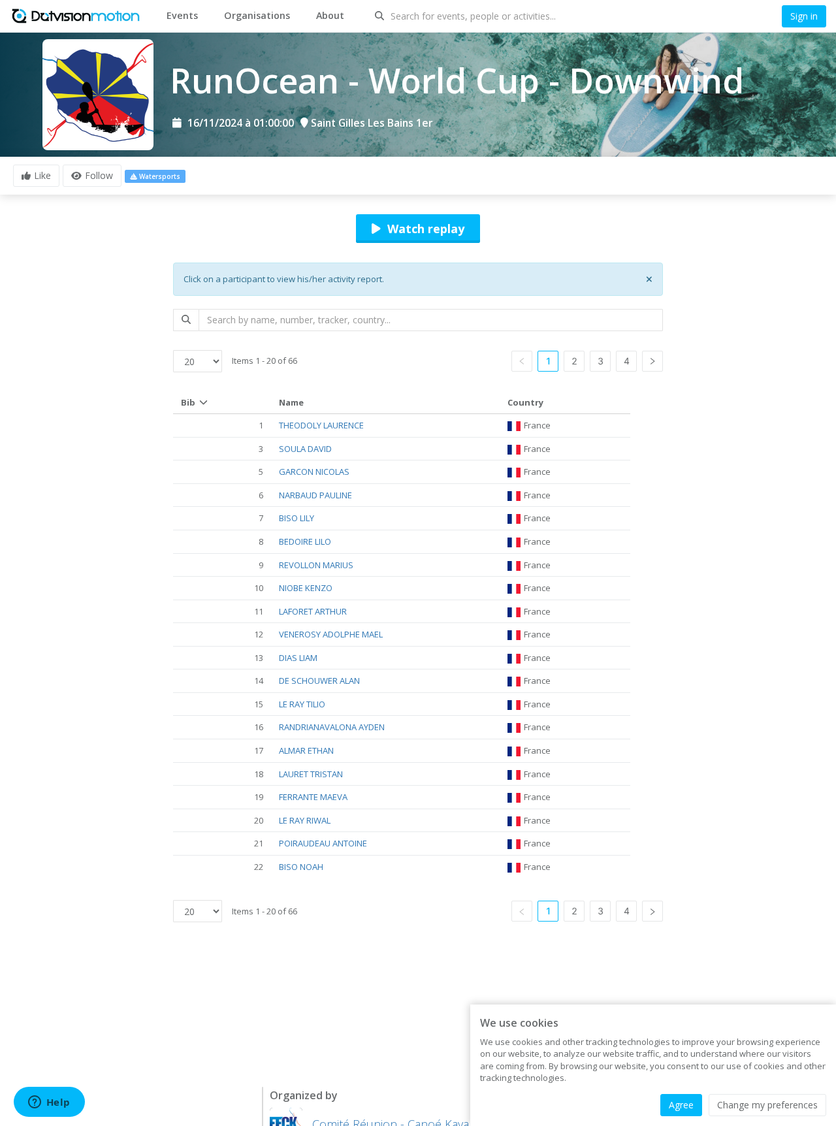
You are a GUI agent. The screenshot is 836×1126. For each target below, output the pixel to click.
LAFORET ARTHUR (313, 611)
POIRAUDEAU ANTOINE (323, 843)
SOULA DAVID (305, 449)
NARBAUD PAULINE (315, 495)
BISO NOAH (301, 867)
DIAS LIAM (298, 658)
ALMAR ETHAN (306, 750)
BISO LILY (296, 518)
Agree (681, 1105)
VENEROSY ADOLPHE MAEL (331, 634)
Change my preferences (767, 1105)
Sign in (804, 16)
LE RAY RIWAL (304, 820)
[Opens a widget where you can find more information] (49, 1103)
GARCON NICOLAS (314, 471)
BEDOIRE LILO (305, 541)
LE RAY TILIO (302, 704)
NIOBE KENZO (305, 588)
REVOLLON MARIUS (316, 565)
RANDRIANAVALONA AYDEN (332, 727)
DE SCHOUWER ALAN (319, 680)
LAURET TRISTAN (311, 774)
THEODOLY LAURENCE (321, 425)
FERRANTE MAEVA (313, 797)
